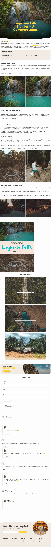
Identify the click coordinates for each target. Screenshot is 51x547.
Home (1, 41)
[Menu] (49, 1)
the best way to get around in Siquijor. (11, 120)
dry (18, 195)
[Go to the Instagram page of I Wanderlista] (39, 541)
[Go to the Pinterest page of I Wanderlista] (41, 541)
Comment (4, 381)
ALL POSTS (7, 371)
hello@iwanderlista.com (42, 539)
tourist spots (35, 45)
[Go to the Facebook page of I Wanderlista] (43, 541)
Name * (4, 389)
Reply (7, 433)
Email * (4, 394)
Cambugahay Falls (4, 46)
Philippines (6, 41)
